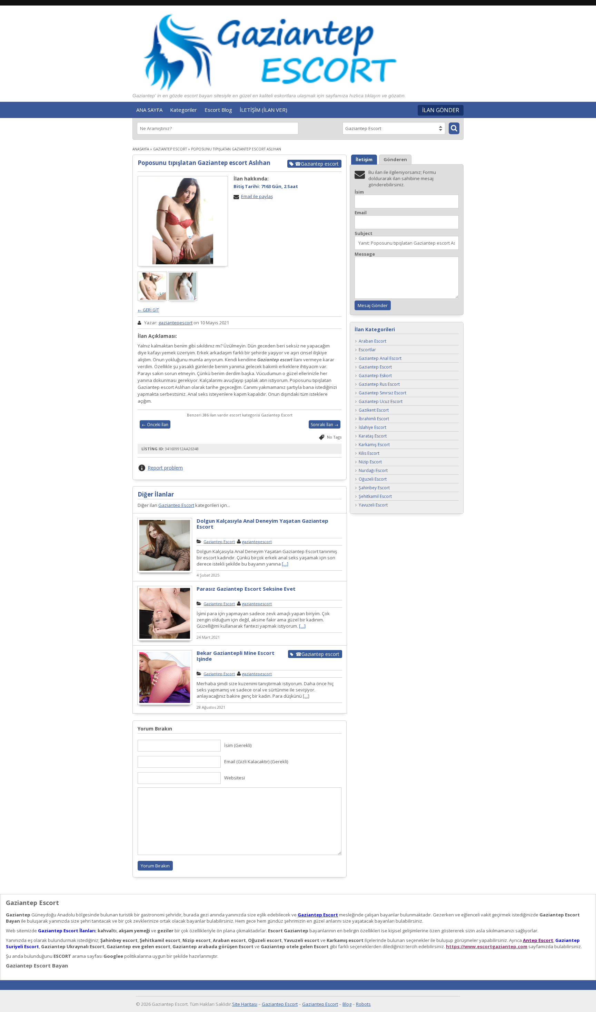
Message (365, 254)
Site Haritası (244, 1004)
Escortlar (367, 350)
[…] (285, 564)
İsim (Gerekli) (237, 745)
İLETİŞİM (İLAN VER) (263, 109)
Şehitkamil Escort (375, 497)
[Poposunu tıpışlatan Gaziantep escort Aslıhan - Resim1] (153, 299)
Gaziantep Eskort (375, 376)
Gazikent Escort (374, 410)
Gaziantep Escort (170, 149)
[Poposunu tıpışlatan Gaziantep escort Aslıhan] (183, 221)
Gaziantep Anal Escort (380, 359)
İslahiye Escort (372, 428)
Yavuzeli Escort (373, 505)
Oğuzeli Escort (373, 479)
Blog (346, 1004)
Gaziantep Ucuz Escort (381, 402)
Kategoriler (183, 109)
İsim (359, 192)
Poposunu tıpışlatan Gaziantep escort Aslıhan (204, 163)
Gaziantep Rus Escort (379, 384)
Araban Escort (372, 341)
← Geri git (148, 310)
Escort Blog (218, 109)
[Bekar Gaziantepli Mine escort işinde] (164, 704)
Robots (363, 1004)
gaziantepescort (175, 323)
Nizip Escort (370, 462)
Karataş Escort (373, 436)
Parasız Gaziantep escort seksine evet (246, 588)
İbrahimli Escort (374, 419)
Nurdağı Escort (373, 471)
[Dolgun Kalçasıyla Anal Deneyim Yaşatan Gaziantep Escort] (164, 572)
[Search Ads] (454, 128)
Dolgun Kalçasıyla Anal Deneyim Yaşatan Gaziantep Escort (262, 523)
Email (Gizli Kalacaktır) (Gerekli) (256, 761)
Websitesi (234, 778)
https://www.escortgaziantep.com (486, 946)
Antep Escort (538, 940)
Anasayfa (140, 149)
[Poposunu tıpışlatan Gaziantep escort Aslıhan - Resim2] (183, 299)
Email (361, 212)
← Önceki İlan (155, 425)
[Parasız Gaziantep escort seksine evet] (164, 640)
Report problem (165, 467)
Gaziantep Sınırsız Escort (382, 393)
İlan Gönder (440, 110)
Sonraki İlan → (324, 425)
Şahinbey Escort (374, 488)
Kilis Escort (369, 453)
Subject (363, 233)
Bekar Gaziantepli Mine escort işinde (236, 655)
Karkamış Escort (374, 445)
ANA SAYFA (149, 109)
